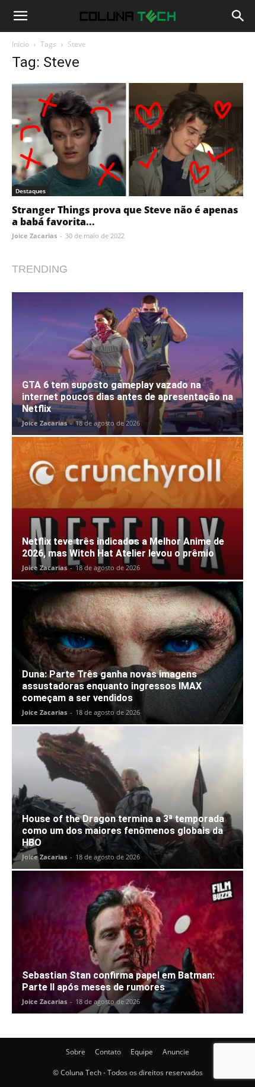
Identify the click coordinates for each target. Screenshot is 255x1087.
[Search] (238, 16)
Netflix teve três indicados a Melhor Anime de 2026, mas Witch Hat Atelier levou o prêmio (123, 547)
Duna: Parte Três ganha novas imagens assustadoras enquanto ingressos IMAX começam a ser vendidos (112, 686)
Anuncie (175, 1052)
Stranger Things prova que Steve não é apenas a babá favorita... (125, 215)
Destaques (30, 191)
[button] (20, 16)
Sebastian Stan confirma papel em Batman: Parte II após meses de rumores (118, 981)
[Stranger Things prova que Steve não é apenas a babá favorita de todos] (127, 139)
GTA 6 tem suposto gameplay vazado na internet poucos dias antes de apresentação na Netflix (127, 396)
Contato (108, 1052)
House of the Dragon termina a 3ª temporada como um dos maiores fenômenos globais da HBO (123, 830)
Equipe (141, 1052)
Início (20, 44)
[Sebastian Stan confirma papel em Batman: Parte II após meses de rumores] (127, 942)
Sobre (75, 1052)
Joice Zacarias (34, 235)
